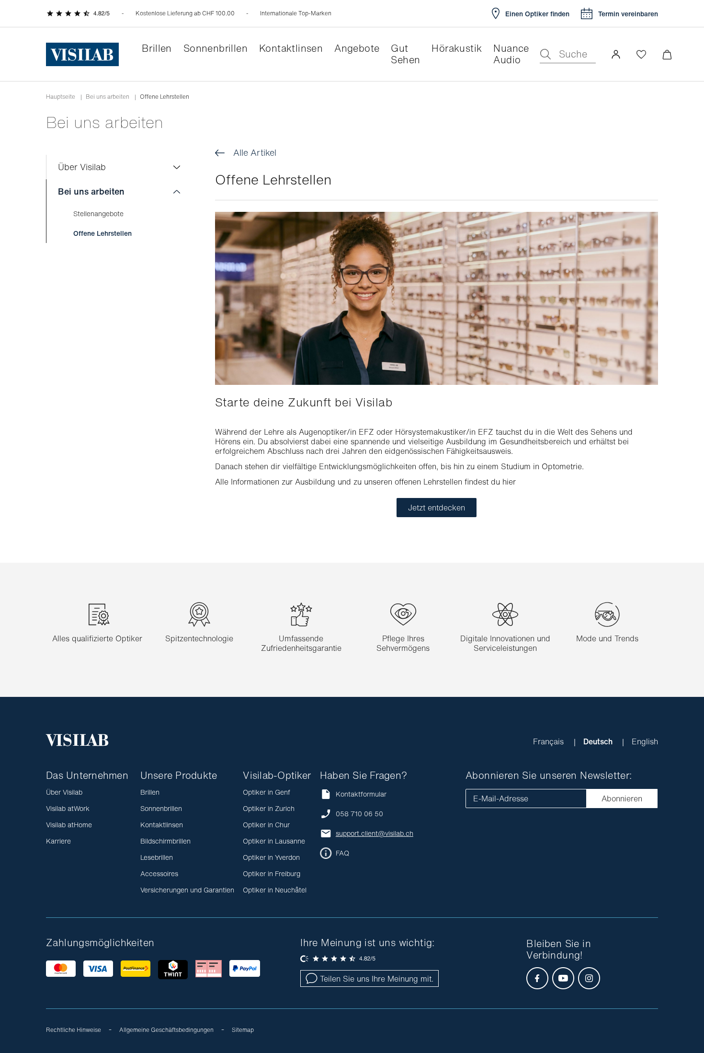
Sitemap (243, 1030)
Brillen (149, 792)
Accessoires (159, 873)
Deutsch (598, 741)
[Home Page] (82, 54)
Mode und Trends (607, 638)
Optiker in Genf (266, 792)
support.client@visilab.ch (374, 833)
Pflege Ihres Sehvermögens (403, 643)
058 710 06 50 (359, 814)
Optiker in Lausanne (274, 841)
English (645, 741)
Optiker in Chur (266, 825)
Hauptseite (60, 97)
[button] (616, 54)
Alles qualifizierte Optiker (97, 638)
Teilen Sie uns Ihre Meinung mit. (376, 978)
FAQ (342, 853)
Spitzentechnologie (199, 638)
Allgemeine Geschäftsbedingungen (166, 1030)
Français (549, 741)
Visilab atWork (68, 808)
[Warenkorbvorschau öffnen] (667, 54)
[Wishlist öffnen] (641, 54)
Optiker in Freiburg (271, 873)
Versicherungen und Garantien (187, 890)
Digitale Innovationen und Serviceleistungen (505, 643)
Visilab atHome (69, 825)
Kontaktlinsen (161, 825)
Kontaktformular (361, 794)
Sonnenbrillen (161, 808)
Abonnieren (622, 798)
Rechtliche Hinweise (73, 1030)
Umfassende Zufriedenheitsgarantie (301, 643)
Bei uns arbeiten (107, 97)
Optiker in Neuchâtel (275, 890)
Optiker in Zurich (269, 808)
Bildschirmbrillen (165, 841)
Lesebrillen (156, 857)
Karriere (58, 841)
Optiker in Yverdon (271, 857)
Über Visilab (82, 167)
